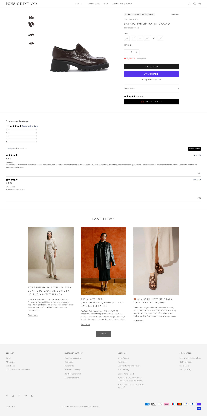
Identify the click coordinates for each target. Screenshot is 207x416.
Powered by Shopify (90, 406)
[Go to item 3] (31, 33)
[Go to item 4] (31, 42)
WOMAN (78, 4)
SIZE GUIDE (128, 45)
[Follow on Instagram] (13, 395)
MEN (106, 4)
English (9, 407)
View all (103, 334)
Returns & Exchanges (73, 370)
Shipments (69, 366)
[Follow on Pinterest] (19, 395)
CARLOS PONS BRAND (122, 4)
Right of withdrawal (73, 374)
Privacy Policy (185, 370)
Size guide (69, 362)
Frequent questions (73, 358)
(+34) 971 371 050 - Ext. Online (18, 370)
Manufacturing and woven (129, 366)
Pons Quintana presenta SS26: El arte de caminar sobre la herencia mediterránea (50, 291)
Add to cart (151, 67)
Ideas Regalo (123, 358)
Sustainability (123, 370)
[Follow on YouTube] (25, 395)
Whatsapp (10, 362)
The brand (122, 362)
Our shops (10, 366)
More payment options (151, 79)
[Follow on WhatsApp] (32, 395)
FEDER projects (185, 362)
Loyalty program (72, 378)
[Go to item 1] (31, 16)
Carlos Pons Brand (126, 374)
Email (8, 358)
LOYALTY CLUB (93, 4)
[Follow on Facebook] (7, 395)
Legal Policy (184, 366)
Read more (33, 315)
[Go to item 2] (31, 25)
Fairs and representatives (190, 358)
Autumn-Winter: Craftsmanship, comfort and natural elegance (102, 303)
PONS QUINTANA (131, 19)
